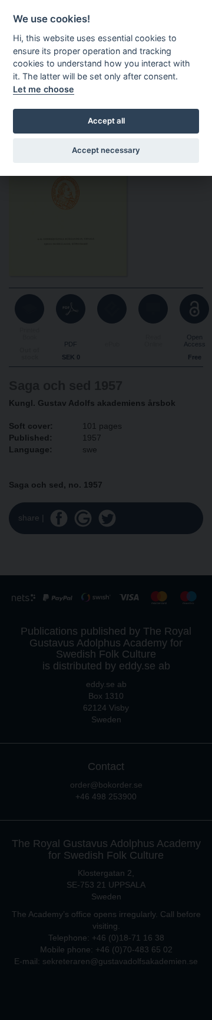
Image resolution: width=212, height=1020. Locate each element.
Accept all (106, 120)
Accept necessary (106, 150)
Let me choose (43, 89)
